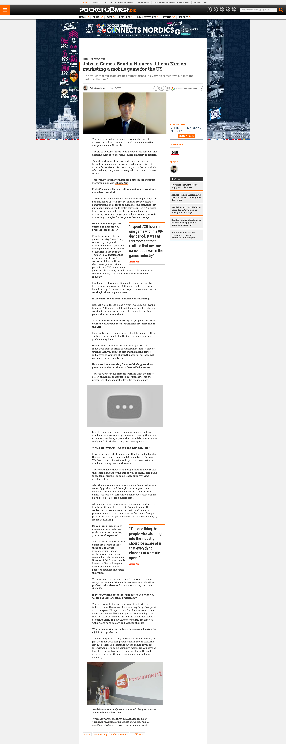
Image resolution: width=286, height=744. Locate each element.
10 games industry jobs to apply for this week (185, 186)
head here (116, 712)
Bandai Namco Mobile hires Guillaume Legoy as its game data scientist (186, 222)
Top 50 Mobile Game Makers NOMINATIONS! (172, 2)
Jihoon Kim (121, 182)
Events (167, 17)
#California (137, 734)
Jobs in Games (148, 170)
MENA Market (143, 2)
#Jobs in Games (119, 734)
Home (85, 59)
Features (124, 17)
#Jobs (87, 734)
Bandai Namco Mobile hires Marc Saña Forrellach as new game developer (186, 210)
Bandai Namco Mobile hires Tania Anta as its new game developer (186, 197)
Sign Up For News (200, 2)
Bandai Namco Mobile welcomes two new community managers (183, 235)
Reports (183, 17)
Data (109, 17)
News (82, 17)
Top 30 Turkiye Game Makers (122, 2)
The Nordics (96, 2)
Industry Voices (146, 17)
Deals (96, 17)
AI (106, 2)
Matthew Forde (98, 88)
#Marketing (100, 734)
